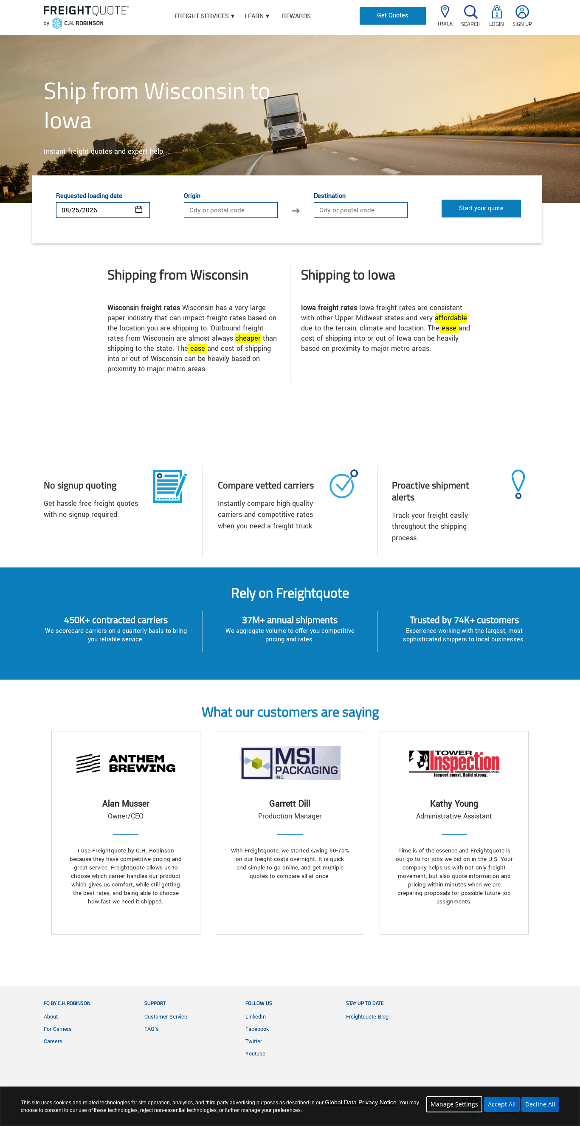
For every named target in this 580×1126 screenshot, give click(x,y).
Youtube (255, 1054)
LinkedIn (255, 1017)
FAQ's (151, 1029)
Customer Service (165, 1017)
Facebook (257, 1029)
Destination (330, 196)
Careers (53, 1041)
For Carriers (58, 1029)
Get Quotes (392, 15)
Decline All (540, 1104)
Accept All (502, 1104)
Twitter (253, 1041)
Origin (192, 196)
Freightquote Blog (367, 1017)
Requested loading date (89, 196)
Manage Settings (454, 1104)
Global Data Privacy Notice (361, 1102)
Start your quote (481, 208)
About (51, 1017)
